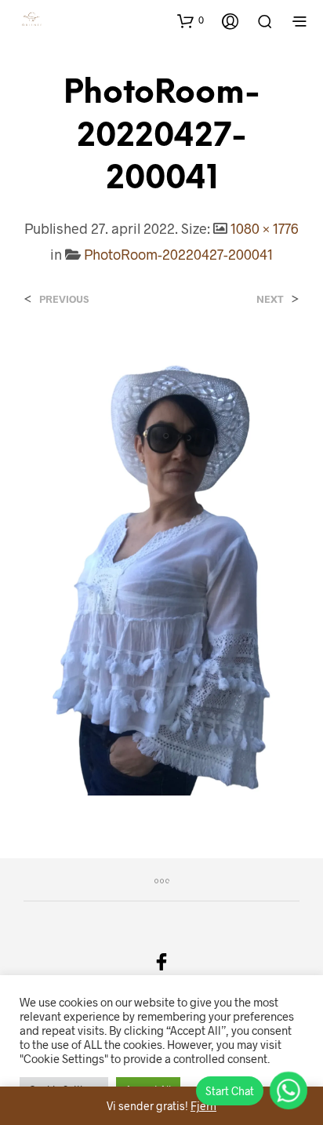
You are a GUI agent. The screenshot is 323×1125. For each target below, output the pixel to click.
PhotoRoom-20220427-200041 (178, 254)
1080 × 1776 (264, 228)
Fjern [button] (203, 1105)
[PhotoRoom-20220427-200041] (161, 566)
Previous (64, 299)
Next (270, 299)
